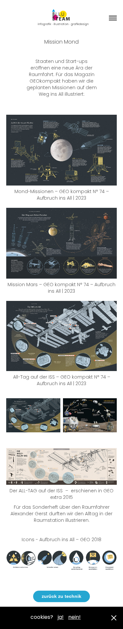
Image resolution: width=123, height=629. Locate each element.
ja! (61, 617)
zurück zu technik (61, 596)
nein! (74, 617)
